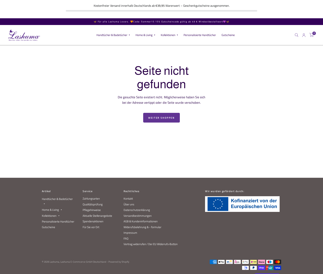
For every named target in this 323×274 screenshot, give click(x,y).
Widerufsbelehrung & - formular (142, 227)
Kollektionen (168, 35)
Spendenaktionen (93, 221)
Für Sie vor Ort (91, 227)
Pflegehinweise (92, 210)
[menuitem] (113, 35)
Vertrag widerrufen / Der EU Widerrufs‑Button (151, 244)
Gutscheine (228, 35)
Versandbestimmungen (138, 216)
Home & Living (144, 35)
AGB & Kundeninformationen (141, 221)
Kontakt (128, 198)
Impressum (130, 233)
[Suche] (296, 35)
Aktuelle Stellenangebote (97, 216)
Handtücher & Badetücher (111, 35)
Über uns (129, 204)
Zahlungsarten (91, 198)
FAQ (126, 238)
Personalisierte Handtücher (200, 35)
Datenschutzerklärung (137, 210)
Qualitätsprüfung (93, 204)
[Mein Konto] (303, 35)
